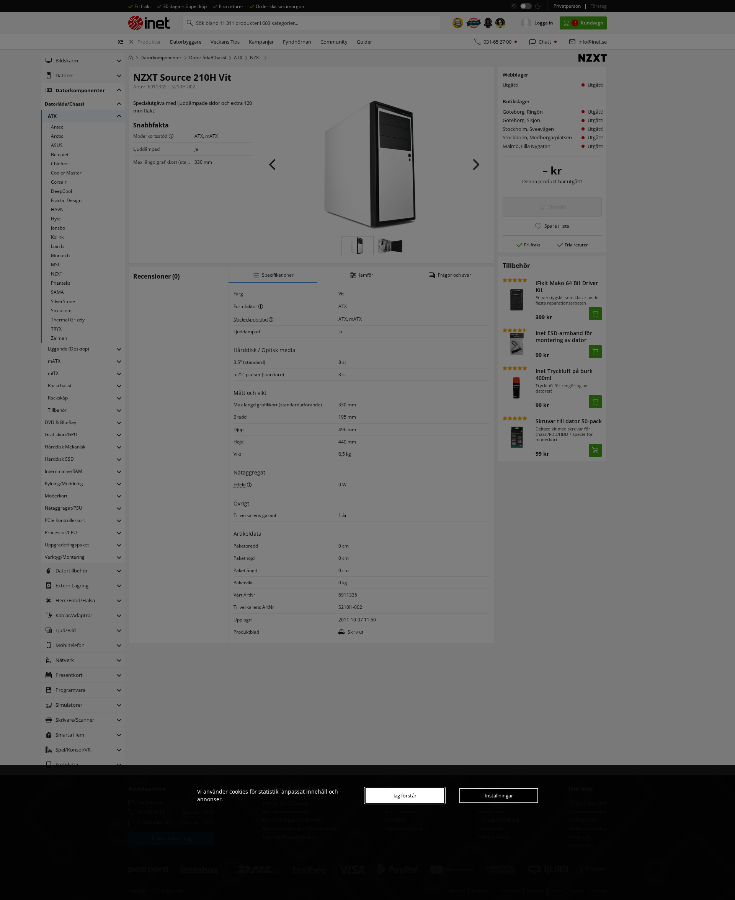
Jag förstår (405, 795)
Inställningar (499, 795)
